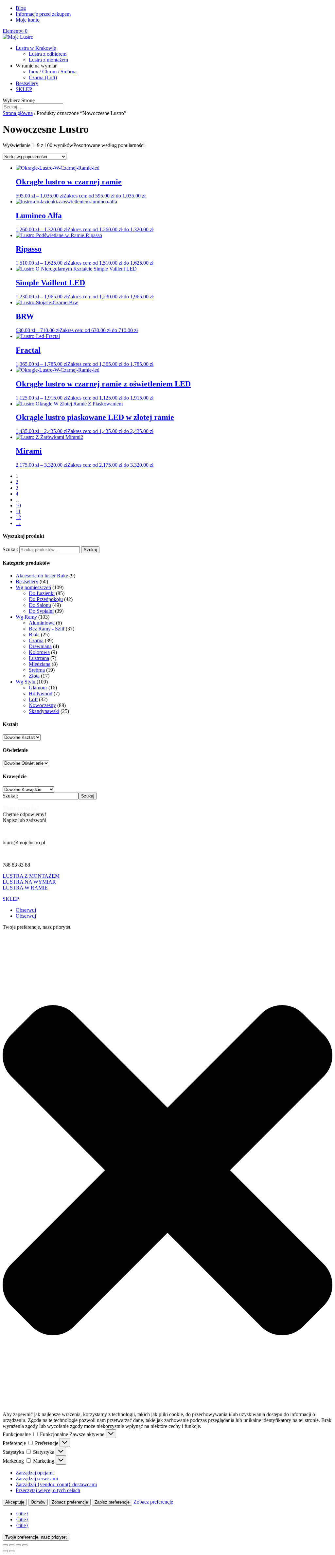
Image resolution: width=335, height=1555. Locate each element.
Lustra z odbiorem (47, 54)
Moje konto (28, 20)
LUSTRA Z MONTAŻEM (31, 876)
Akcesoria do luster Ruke (42, 575)
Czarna (36, 640)
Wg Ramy (26, 617)
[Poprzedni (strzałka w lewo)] (5, 1551)
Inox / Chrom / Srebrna (53, 71)
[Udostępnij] (18, 1545)
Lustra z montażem (48, 60)
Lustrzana (39, 658)
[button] (167, 1171)
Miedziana (39, 664)
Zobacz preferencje (70, 1502)
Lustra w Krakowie (36, 48)
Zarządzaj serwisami (37, 1478)
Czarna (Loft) (43, 77)
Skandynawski (44, 711)
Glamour (38, 687)
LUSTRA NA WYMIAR (29, 882)
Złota (34, 676)
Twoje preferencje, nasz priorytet (36, 1537)
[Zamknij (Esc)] (24, 1545)
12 (18, 517)
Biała (34, 634)
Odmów (38, 1502)
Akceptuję (14, 1502)
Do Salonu (40, 605)
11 (18, 511)
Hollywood (40, 693)
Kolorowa (39, 652)
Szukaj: (10, 549)
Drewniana (40, 646)
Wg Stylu (25, 681)
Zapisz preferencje (112, 1502)
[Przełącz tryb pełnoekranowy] (11, 1545)
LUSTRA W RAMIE (25, 887)
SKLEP (24, 89)
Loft (33, 699)
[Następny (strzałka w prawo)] (11, 1551)
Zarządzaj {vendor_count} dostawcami (56, 1484)
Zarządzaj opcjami (35, 1472)
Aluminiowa (42, 623)
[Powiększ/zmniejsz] (5, 1545)
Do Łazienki (42, 593)
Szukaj (90, 549)
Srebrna (37, 670)
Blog (21, 8)
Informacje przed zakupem (43, 14)
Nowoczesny (42, 705)
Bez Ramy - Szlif (46, 628)
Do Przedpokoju (46, 599)
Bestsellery (27, 83)
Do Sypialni (41, 611)
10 (18, 505)
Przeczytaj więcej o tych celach (48, 1490)
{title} (22, 1513)
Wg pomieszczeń (33, 587)
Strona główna (18, 113)
